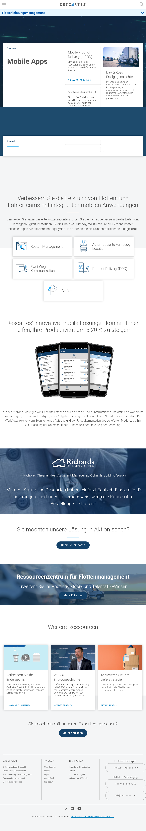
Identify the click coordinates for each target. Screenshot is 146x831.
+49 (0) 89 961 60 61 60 (126, 767)
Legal (46, 774)
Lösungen (10, 760)
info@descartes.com (125, 795)
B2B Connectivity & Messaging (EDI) (17, 774)
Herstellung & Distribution (79, 767)
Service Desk (49, 778)
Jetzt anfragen (73, 733)
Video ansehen (64, 705)
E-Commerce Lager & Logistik (14, 767)
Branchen (76, 760)
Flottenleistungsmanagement (23, 13)
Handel (72, 771)
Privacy (47, 771)
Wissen (49, 760)
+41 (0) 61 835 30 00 (125, 783)
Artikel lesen (109, 705)
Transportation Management (14, 778)
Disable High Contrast (103, 817)
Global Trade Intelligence (12, 782)
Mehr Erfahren (73, 595)
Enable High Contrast (81, 817)
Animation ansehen (79, 80)
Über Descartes (50, 767)
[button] (25, 657)
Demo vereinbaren (73, 545)
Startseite (11, 48)
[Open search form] (142, 4)
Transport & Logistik (77, 774)
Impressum (48, 782)
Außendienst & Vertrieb (78, 778)
